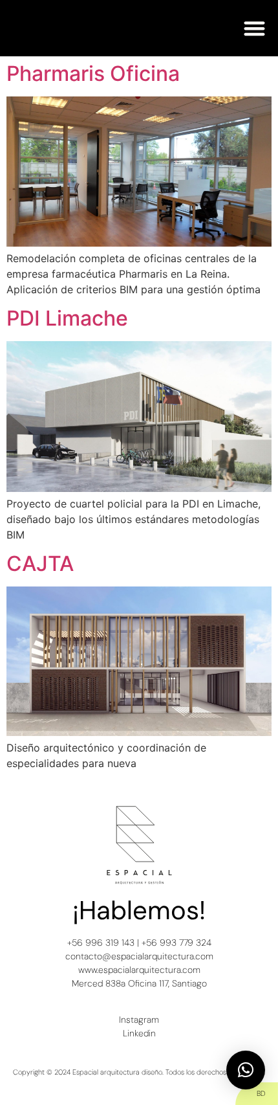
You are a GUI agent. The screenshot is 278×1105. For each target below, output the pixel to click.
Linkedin (139, 1033)
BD (261, 1093)
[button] (255, 28)
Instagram (139, 1019)
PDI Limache (67, 318)
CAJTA (40, 563)
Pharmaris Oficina (93, 73)
